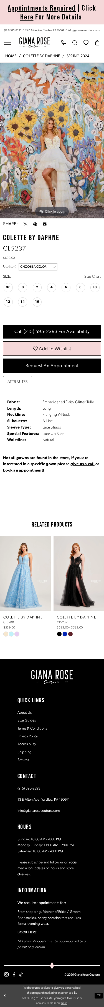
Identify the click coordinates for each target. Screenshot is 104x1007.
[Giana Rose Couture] (34, 42)
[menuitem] (52, 29)
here (64, 1003)
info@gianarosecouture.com (38, 811)
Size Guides (26, 720)
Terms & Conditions (32, 728)
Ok (99, 995)
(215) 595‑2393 (28, 788)
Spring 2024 (78, 56)
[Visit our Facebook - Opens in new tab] (14, 974)
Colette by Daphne (41, 56)
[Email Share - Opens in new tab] (45, 224)
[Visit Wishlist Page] (86, 42)
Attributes (17, 382)
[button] (7, 42)
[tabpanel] (52, 140)
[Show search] (74, 42)
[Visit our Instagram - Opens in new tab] (6, 974)
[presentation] (25, 574)
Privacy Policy (27, 736)
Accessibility (26, 744)
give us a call (82, 464)
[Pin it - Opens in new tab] (35, 224)
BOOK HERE (27, 932)
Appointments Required (42, 7)
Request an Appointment (52, 366)
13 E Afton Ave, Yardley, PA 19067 (43, 799)
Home (11, 56)
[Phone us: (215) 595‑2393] (63, 42)
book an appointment (23, 471)
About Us (24, 713)
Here (27, 16)
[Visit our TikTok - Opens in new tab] (21, 974)
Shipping (24, 752)
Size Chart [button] (92, 277)
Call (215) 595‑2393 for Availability (52, 331)
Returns (23, 760)
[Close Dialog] (4, 995)
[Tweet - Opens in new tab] (25, 224)
